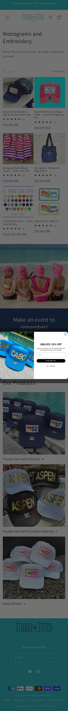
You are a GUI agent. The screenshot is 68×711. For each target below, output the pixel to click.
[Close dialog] (65, 334)
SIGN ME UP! (51, 361)
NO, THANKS (51, 366)
